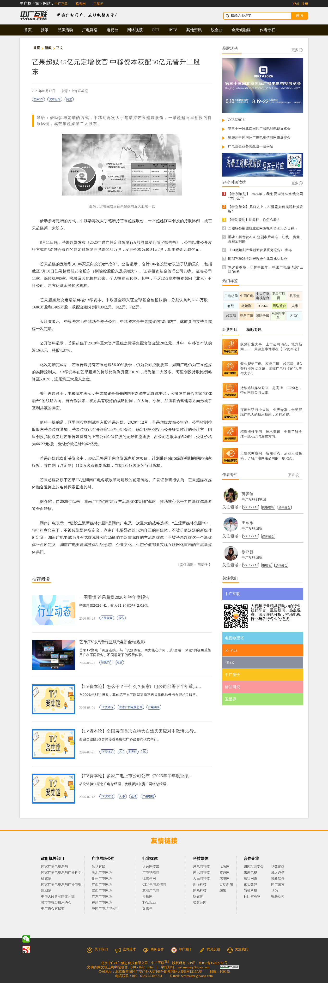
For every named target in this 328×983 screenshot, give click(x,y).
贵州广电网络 (102, 878)
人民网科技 (201, 878)
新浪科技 (200, 884)
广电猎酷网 (150, 872)
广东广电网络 (102, 896)
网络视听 (268, 507)
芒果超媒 (107, 618)
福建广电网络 (102, 902)
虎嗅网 (224, 878)
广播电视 (148, 796)
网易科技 (200, 890)
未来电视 (250, 872)
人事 (122, 796)
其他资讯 (194, 30)
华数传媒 (278, 866)
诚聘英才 (129, 949)
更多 (295, 50)
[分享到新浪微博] (26, 949)
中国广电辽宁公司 (105, 908)
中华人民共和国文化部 (58, 896)
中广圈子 (185, 949)
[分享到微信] (26, 939)
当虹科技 (250, 890)
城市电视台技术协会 (56, 902)
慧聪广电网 (150, 890)
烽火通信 (278, 872)
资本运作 (55, 99)
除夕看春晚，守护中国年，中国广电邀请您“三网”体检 (265, 269)
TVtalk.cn (149, 902)
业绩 (134, 796)
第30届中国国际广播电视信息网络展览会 (259, 137)
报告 (121, 618)
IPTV (173, 30)
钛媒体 (198, 896)
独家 (45, 30)
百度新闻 (226, 884)
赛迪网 (224, 872)
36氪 (222, 890)
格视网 (81, 4)
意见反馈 (213, 949)
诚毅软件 (278, 878)
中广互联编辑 (252, 528)
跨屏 (119, 662)
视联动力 (278, 896)
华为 (278, 890)
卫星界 (98, 4)
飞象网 (224, 866)
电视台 (112, 30)
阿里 (69, 99)
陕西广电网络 (102, 890)
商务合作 (157, 949)
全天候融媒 (241, 30)
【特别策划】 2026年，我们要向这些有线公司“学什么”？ (265, 196)
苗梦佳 (248, 494)
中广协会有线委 (53, 908)
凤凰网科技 (201, 866)
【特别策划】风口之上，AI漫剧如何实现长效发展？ (265, 209)
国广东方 (278, 884)
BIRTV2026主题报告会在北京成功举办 (257, 259)
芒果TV (38, 99)
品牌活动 (65, 30)
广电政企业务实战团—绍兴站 (250, 146)
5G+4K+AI (250, 507)
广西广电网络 (102, 884)
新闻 (48, 48)
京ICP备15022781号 (213, 963)
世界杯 (132, 751)
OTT (155, 30)
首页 (28, 30)
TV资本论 (107, 707)
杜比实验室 (252, 896)
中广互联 (61, 4)
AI (120, 751)
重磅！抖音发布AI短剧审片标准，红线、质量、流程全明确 (265, 239)
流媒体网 (149, 878)
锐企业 (216, 30)
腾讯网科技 (201, 872)
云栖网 (147, 896)
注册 (304, 4)
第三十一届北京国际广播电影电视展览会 (259, 128)
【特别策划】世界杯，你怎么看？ (254, 220)
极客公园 (200, 902)
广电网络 (89, 30)
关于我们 (101, 949)
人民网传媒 (150, 866)
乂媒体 (147, 908)
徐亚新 (248, 552)
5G (144, 751)
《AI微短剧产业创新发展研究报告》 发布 (260, 250)
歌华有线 (98, 866)
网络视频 (135, 30)
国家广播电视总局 (130, 707)
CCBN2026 (236, 120)
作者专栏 (267, 30)
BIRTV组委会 (254, 866)
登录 (296, 4)
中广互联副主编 (254, 499)
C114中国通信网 (154, 884)
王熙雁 (248, 523)
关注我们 (241, 949)
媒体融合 (285, 507)
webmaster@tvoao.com (193, 967)
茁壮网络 (250, 878)
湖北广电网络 (102, 872)
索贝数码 (250, 884)
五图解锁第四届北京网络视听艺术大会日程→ (263, 228)
